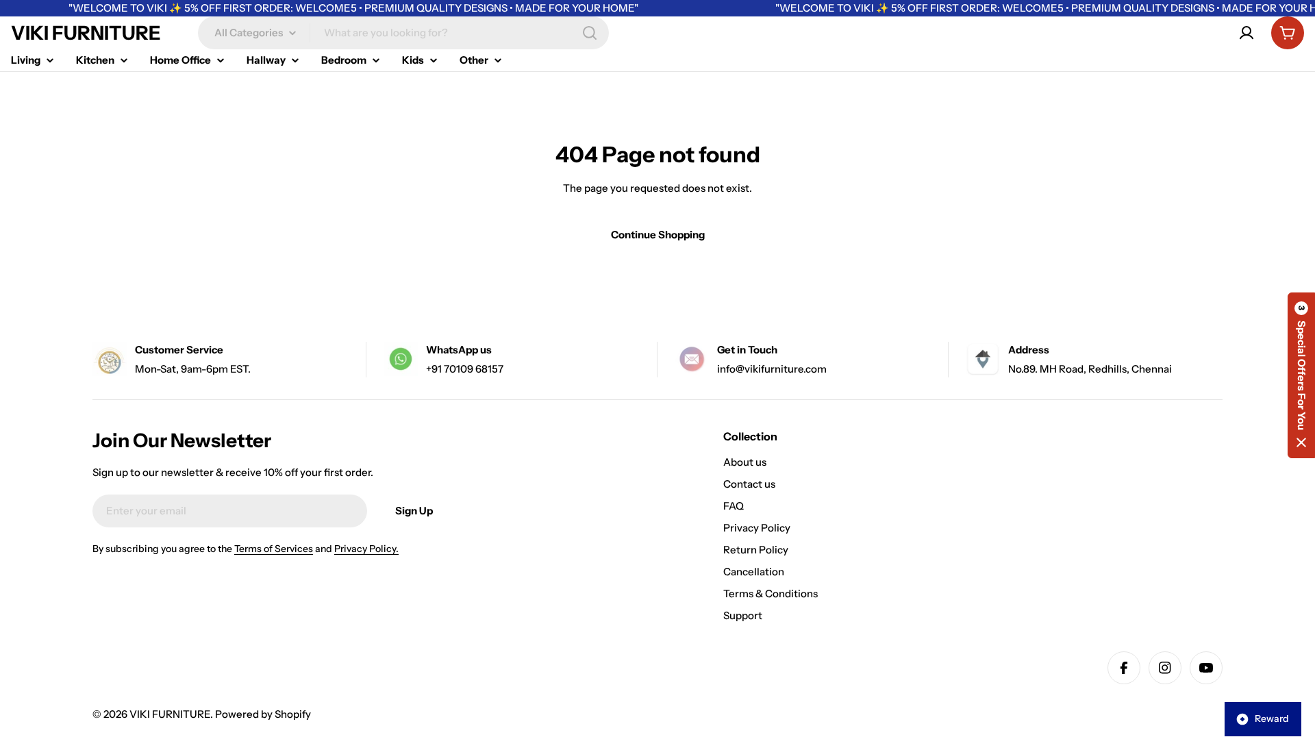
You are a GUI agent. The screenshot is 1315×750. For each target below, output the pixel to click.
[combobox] (403, 32)
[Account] (1246, 33)
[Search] (589, 33)
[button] (1301, 375)
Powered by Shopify (263, 714)
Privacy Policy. (366, 548)
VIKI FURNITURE (86, 33)
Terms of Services (273, 548)
